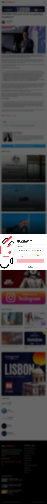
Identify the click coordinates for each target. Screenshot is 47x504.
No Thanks (30, 266)
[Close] (44, 236)
